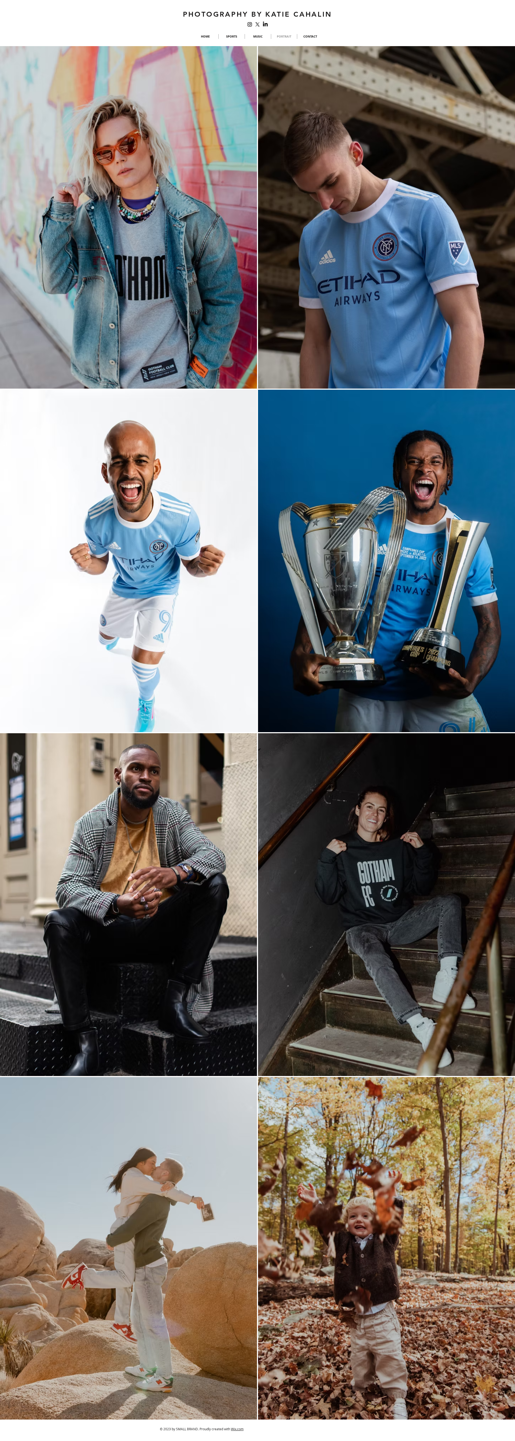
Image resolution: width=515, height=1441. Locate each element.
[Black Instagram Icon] (250, 24)
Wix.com (237, 1429)
